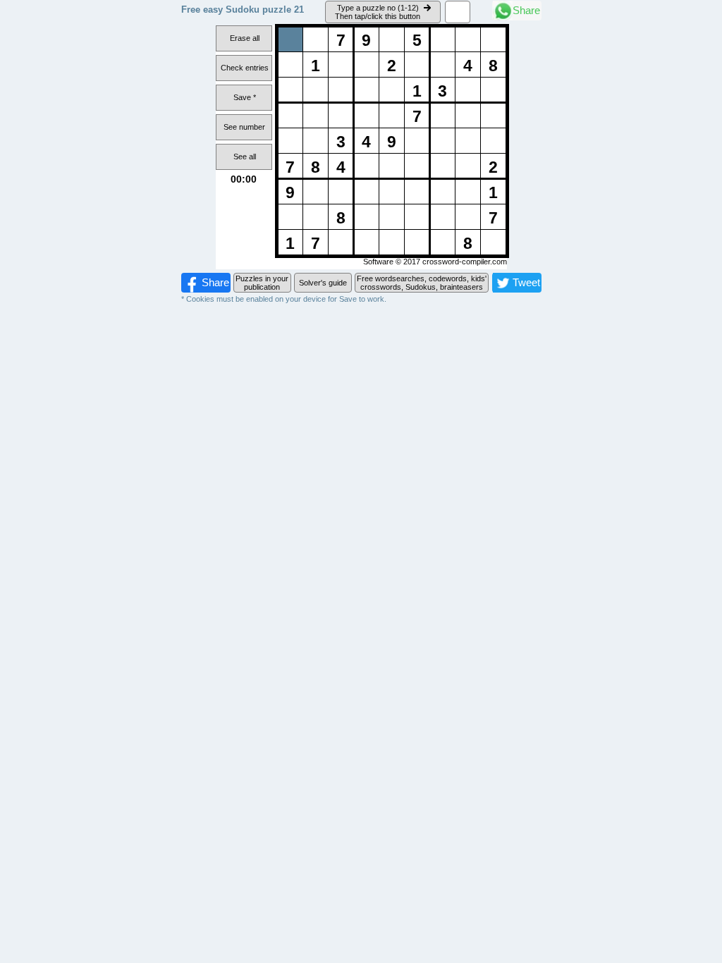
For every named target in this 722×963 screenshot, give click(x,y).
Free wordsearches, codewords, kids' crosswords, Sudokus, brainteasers (422, 282)
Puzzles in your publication (261, 282)
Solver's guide (323, 282)
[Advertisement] (361, 410)
